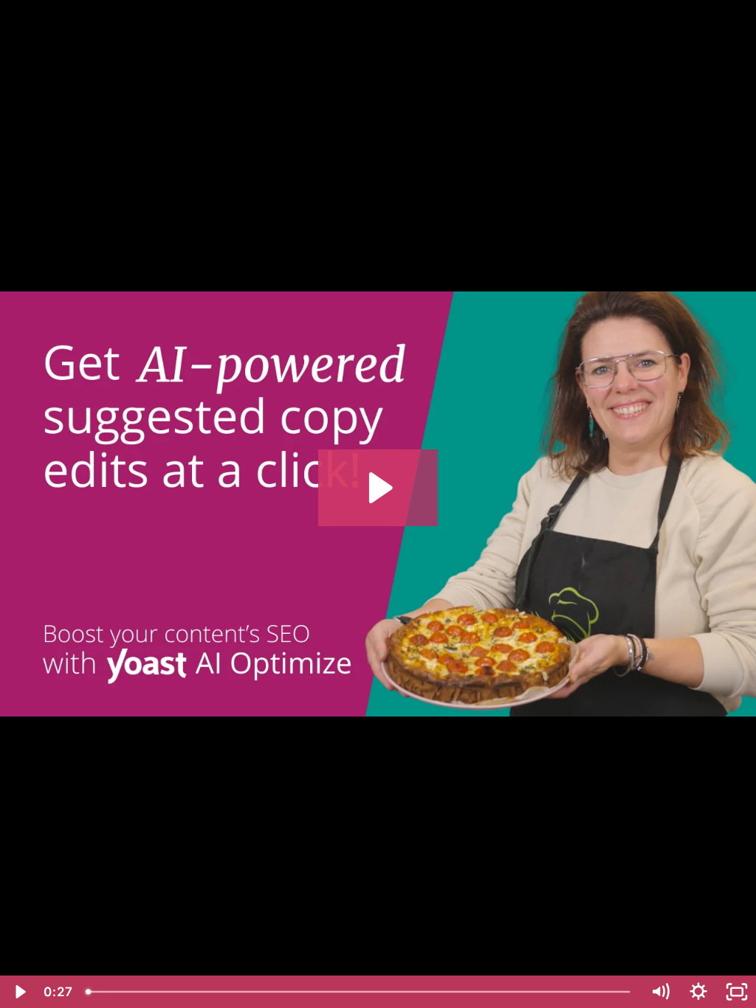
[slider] (360, 992)
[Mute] (660, 992)
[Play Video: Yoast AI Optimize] (378, 487)
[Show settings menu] (698, 992)
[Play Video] (19, 992)
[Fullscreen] (737, 992)
